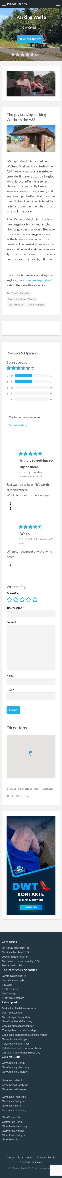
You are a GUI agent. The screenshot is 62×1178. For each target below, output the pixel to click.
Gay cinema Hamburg (15, 1084)
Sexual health (9, 965)
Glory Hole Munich (13, 1130)
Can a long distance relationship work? (24, 1034)
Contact (11, 1157)
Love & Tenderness (13, 956)
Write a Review (31, 38)
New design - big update (16, 1017)
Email (10, 690)
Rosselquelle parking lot (39, 280)
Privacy (41, 1157)
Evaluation (13, 593)
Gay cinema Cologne (14, 1089)
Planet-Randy (17, 4)
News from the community (17, 961)
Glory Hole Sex (11, 1139)
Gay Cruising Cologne (15, 1071)
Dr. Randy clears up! (13, 947)
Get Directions (20, 796)
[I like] (8, 503)
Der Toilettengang (12, 1012)
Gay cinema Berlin (12, 1080)
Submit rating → (20, 425)
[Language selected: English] (47, 1174)
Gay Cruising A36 (20, 293)
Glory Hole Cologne (13, 1135)
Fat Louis (7, 984)
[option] (46, 1175)
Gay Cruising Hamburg (15, 1067)
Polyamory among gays (15, 1043)
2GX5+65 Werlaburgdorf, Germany (31, 788)
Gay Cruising (30, 27)
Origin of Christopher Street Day (21, 1052)
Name (11, 675)
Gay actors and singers (15, 1039)
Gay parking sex (36, 304)
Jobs (20, 1157)
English (52, 1157)
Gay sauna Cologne (13, 1101)
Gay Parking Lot (16, 304)
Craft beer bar (10, 988)
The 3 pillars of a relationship (19, 1030)
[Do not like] (8, 508)
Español (25, 1161)
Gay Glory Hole (11, 1117)
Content (11, 622)
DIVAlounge (9, 993)
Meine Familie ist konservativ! (19, 1008)
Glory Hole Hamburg (14, 1126)
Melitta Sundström (13, 997)
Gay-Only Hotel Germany (17, 1021)
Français (37, 1161)
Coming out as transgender (18, 1025)
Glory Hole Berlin (12, 1121)
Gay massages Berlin (14, 975)
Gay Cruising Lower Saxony (22, 299)
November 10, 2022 (32, 476)
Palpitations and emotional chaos (21, 1048)
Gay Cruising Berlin (13, 1062)
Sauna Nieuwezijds (13, 980)
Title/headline (15, 607)
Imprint (30, 1157)
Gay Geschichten (12, 952)
